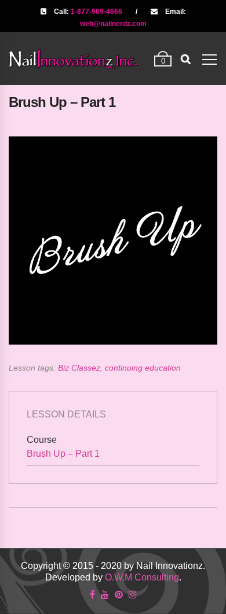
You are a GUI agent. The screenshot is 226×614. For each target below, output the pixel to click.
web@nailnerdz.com (113, 24)
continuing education (143, 367)
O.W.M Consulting (142, 577)
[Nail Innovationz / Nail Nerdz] (73, 58)
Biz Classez (79, 367)
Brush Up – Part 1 (63, 453)
